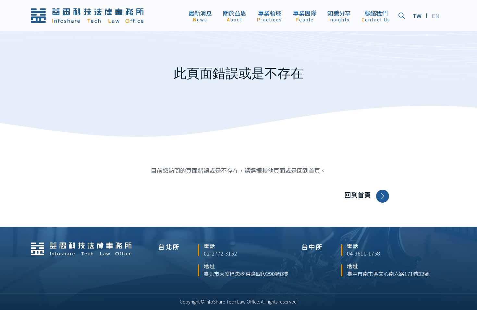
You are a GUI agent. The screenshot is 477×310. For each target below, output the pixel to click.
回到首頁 (357, 194)
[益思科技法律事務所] (87, 15)
